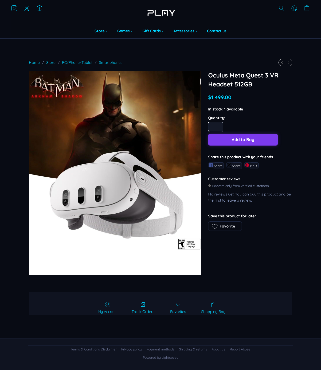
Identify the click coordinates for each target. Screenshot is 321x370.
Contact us (217, 30)
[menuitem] (282, 62)
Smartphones (110, 62)
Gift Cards (152, 30)
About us (218, 349)
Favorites (178, 311)
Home (34, 62)
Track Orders (143, 311)
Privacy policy (131, 349)
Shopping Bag (213, 311)
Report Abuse (240, 349)
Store (100, 30)
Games (124, 30)
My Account (108, 311)
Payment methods (160, 349)
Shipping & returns (193, 349)
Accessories (184, 30)
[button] (160, 13)
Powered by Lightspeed (160, 357)
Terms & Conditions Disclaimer (94, 349)
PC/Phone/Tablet (77, 62)
